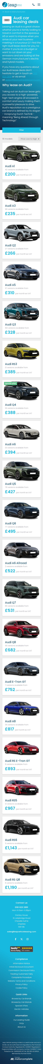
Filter (21, 130)
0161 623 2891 (21, 907)
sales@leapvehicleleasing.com (23, 79)
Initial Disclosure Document (21, 967)
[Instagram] (28, 939)
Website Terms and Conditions (21, 981)
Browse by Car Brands (21, 998)
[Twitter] (22, 939)
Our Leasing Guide (21, 1020)
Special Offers (21, 1005)
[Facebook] (16, 939)
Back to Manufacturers (14, 11)
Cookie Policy (21, 988)
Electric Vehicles (21, 1009)
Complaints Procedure (21, 977)
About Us (22, 1027)
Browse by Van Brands (22, 1002)
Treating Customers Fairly (21, 974)
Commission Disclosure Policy (21, 970)
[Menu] (39, 4)
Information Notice (21, 963)
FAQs (21, 1023)
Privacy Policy (21, 984)
